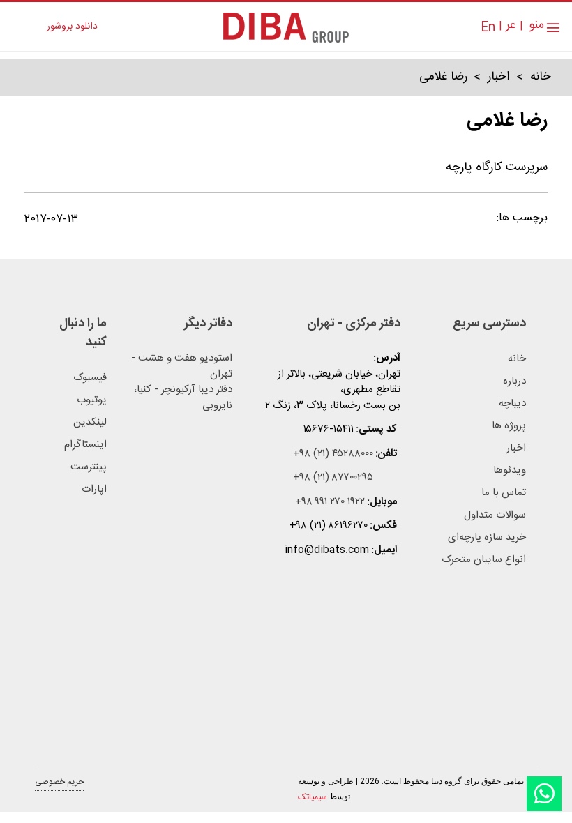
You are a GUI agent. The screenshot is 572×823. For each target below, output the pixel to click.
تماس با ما (503, 493)
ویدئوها (509, 470)
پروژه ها (509, 426)
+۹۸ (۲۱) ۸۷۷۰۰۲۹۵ (333, 478)
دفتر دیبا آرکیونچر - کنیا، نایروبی (183, 398)
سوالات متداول (495, 515)
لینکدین (90, 422)
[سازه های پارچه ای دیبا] (286, 26)
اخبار (498, 77)
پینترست (88, 467)
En (488, 28)
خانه (540, 77)
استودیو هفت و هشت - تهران (181, 366)
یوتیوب (92, 400)
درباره (514, 381)
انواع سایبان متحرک (484, 560)
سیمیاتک (312, 797)
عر (511, 25)
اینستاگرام (85, 445)
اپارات (94, 489)
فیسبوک (90, 378)
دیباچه (512, 403)
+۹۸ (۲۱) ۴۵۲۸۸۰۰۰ (333, 454)
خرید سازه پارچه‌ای (487, 537)
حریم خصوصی (59, 782)
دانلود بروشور (72, 27)
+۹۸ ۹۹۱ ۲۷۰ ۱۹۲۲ (330, 502)
